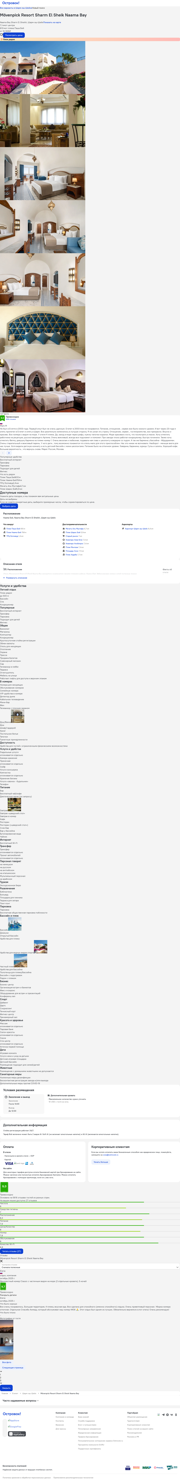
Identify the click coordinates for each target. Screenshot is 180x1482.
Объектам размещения (137, 1417)
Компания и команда (65, 1417)
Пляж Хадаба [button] (71, 554)
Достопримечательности (74, 524)
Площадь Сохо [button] (72, 551)
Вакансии (60, 1425)
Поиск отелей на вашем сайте (140, 1429)
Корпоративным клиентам (138, 1425)
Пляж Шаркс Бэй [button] (73, 532)
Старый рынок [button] (72, 536)
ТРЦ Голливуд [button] (12, 536)
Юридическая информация (89, 1433)
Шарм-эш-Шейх (29, 1393)
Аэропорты (127, 524)
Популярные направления (89, 1429)
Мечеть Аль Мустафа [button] (75, 528)
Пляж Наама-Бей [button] (13, 532)
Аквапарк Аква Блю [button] (74, 540)
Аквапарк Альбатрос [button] (74, 543)
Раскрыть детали (8, 1295)
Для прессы (61, 1429)
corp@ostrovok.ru (110, 1155)
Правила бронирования (88, 1437)
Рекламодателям (134, 1433)
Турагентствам (133, 1421)
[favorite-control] (1, 35)
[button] (90, 67)
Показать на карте (52, 22)
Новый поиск (38, 7)
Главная (5, 1393)
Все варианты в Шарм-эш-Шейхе (16, 7)
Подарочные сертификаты (89, 1449)
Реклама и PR (133, 1437)
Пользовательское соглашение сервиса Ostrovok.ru (100, 1441)
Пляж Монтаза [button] (72, 547)
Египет (15, 1393)
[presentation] (90, 1266)
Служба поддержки (86, 1421)
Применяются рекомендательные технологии (73, 1477)
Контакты (60, 1421)
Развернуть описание (16, 577)
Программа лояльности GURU (91, 1445)
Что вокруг (8, 524)
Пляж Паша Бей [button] (13, 528)
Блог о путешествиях (87, 1425)
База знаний (83, 1417)
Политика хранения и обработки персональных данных (27, 1477)
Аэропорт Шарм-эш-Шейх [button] (136, 528)
